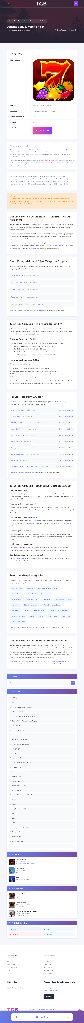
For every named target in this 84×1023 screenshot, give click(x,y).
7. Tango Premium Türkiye (20, 448)
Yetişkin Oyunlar (17, 275)
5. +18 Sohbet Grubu (18, 435)
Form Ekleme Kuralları (14, 964)
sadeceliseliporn (21, 902)
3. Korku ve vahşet (17, 423)
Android (49, 997)
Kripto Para (66, 616)
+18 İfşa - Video (17, 588)
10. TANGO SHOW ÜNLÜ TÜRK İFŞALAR (25, 467)
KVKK (8, 970)
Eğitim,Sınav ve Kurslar (31, 605)
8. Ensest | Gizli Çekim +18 (20, 454)
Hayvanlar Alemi (39, 610)
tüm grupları (67, 523)
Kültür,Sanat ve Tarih (18, 621)
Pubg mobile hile (17, 297)
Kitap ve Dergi (52, 616)
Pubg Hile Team (17, 282)
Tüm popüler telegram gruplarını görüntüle (24, 472)
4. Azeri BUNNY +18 (18, 429)
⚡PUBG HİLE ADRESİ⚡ (20, 304)
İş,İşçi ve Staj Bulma (18, 616)
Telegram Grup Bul (37, 243)
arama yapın (58, 661)
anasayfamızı (40, 661)
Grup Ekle (39, 547)
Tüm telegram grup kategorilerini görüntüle (24, 627)
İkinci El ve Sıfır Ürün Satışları (58, 610)
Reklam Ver (47, 964)
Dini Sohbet (46, 599)
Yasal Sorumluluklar (13, 967)
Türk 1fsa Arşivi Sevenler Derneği (26, 911)
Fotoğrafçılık (16, 610)
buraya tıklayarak (51, 160)
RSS (45, 976)
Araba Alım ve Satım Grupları (47, 588)
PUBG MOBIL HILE (17, 290)
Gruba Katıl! (43, 130)
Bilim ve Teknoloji (17, 594)
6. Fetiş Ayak (15, 441)
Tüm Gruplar (48, 967)
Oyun (20, 21)
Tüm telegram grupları (56, 245)
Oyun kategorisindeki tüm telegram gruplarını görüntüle (28, 311)
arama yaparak (34, 248)
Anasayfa (12, 21)
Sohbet (17, 872)
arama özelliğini (30, 523)
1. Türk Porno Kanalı (17, 410)
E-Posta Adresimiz (16, 988)
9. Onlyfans (15, 460)
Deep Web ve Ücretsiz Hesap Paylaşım (24, 599)
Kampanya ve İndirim (36, 616)
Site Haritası (48, 973)
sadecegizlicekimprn (22, 894)
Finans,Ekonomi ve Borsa (52, 605)
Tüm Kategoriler (49, 970)
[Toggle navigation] (8, 3)
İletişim (9, 961)
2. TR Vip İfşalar (16, 416)
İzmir (17, 877)
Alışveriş (30, 588)
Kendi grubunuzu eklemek (30, 664)
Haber (27, 610)
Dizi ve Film (15, 605)
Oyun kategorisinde (19, 558)
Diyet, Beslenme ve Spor (63, 599)
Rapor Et (73, 30)
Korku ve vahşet (21, 859)
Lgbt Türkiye (20, 868)
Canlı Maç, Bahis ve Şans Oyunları (39, 594)
